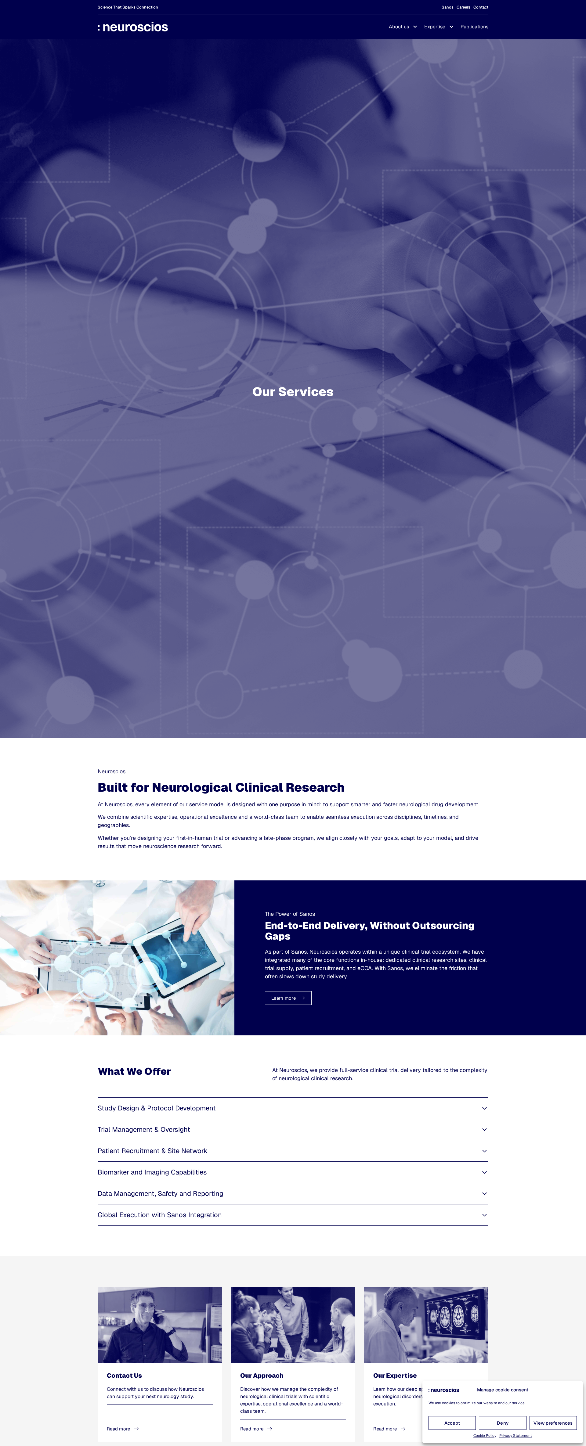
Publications (474, 26)
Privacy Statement (515, 1435)
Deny (502, 1423)
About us (399, 26)
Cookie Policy (484, 1435)
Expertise (434, 26)
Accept (452, 1423)
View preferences (553, 1423)
